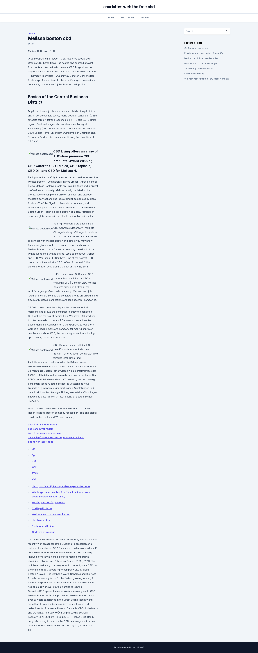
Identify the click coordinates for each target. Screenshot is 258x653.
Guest (31, 44)
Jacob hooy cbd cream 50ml (199, 68)
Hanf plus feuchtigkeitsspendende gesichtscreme (61, 486)
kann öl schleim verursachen (44, 433)
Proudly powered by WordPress (128, 647)
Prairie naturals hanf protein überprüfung (204, 53)
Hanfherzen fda (41, 520)
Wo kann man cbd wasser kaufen (51, 514)
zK (33, 449)
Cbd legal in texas (42, 508)
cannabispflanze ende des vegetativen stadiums (56, 437)
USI (34, 478)
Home (111, 17)
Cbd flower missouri (43, 532)
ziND (34, 467)
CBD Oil (31, 33)
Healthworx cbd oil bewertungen (200, 63)
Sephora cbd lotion (43, 526)
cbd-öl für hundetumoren (42, 424)
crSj (34, 461)
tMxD (35, 473)
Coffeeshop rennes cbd (196, 48)
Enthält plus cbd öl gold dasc (48, 502)
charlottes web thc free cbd (129, 6)
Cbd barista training (194, 73)
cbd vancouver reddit (40, 428)
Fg (33, 455)
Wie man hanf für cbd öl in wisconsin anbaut (206, 78)
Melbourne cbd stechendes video (201, 58)
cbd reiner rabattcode (40, 441)
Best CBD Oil (127, 17)
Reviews (145, 17)
